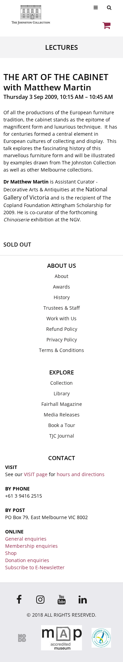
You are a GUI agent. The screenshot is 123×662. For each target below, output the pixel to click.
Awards (61, 286)
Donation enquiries (27, 560)
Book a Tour (61, 425)
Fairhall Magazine (61, 404)
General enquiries (25, 538)
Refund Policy (61, 329)
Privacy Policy (61, 339)
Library (62, 393)
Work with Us (61, 318)
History (62, 297)
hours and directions (81, 474)
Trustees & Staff (61, 308)
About (61, 276)
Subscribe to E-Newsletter (35, 567)
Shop (11, 553)
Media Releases (62, 414)
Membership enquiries (31, 546)
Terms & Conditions (61, 350)
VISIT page (35, 474)
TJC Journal (61, 435)
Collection (61, 383)
